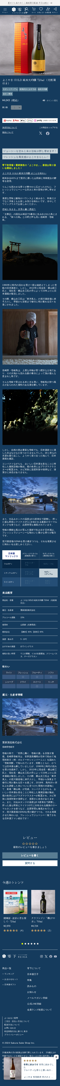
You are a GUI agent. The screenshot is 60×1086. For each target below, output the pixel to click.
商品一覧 (6, 968)
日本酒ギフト (10, 984)
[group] (16, 913)
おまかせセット (11, 979)
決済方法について (9, 127)
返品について (7, 132)
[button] (56, 1057)
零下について (34, 968)
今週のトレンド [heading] (13, 882)
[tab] (39, 73)
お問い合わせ (10, 1028)
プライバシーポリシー (14, 1035)
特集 (29, 980)
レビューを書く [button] (30, 855)
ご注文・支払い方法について (17, 1021)
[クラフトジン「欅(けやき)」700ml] (43, 902)
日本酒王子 (32, 974)
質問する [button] (30, 863)
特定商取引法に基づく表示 (16, 1031)
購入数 (5, 107)
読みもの (31, 986)
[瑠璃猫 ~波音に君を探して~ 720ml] (15, 902)
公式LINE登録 (34, 1004)
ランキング (9, 974)
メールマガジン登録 (37, 998)
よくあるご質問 (11, 1018)
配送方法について (12, 1025)
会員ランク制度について (39, 1009)
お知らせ (31, 992)
